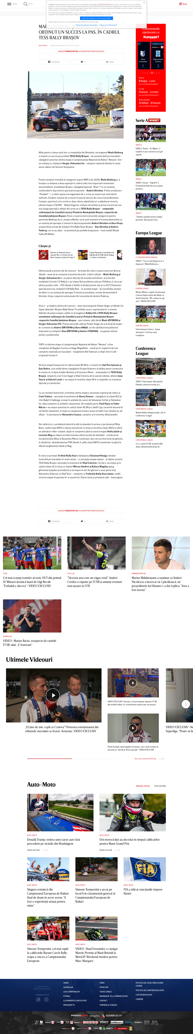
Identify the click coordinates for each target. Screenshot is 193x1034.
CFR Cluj (70, 585)
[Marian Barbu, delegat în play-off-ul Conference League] (151, 397)
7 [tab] (157, 73)
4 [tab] (150, 73)
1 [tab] (143, 73)
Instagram (46, 1011)
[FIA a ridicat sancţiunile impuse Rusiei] (145, 881)
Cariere (139, 1011)
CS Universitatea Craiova (146, 257)
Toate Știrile (106, 1003)
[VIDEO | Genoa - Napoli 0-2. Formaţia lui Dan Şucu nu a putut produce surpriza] (151, 167)
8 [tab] (159, 73)
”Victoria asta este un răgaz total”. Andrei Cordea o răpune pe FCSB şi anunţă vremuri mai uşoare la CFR (94, 593)
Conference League (144, 378)
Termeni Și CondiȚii (108, 1016)
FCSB (5, 585)
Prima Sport (79, 1027)
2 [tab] (145, 73)
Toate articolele (160, 798)
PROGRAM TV (69, 1016)
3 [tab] (147, 73)
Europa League (142, 288)
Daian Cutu (63, 46)
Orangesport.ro (139, 585)
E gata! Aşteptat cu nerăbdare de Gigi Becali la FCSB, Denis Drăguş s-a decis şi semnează (102, 254)
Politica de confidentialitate (108, 25)
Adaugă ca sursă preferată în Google (81, 51)
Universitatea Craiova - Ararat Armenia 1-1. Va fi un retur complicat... (148, 332)
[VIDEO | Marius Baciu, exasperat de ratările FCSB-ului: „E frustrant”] (32, 627)
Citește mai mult (33, 861)
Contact (103, 1012)
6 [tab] (154, 73)
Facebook (38, 1011)
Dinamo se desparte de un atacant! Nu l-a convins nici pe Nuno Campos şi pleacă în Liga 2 (62, 254)
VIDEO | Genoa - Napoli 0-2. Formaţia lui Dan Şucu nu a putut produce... (149, 185)
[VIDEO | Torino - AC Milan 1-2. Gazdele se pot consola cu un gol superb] (151, 133)
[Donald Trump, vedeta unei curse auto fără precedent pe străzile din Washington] (60, 824)
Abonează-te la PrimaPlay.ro (114, 1008)
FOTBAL (66, 1008)
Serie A (139, 145)
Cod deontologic (144, 1006)
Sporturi (104, 999)
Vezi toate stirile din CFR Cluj (145, 770)
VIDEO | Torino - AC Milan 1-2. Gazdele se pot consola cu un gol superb (149, 151)
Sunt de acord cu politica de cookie (96, 18)
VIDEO (66, 994)
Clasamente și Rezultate (75, 1012)
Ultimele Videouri (29, 671)
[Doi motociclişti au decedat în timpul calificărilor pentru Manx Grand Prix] (133, 824)
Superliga (7, 648)
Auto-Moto (43, 46)
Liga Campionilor (71, 1003)
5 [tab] (152, 73)
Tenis (102, 994)
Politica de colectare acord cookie (87, 25)
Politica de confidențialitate (150, 1002)
